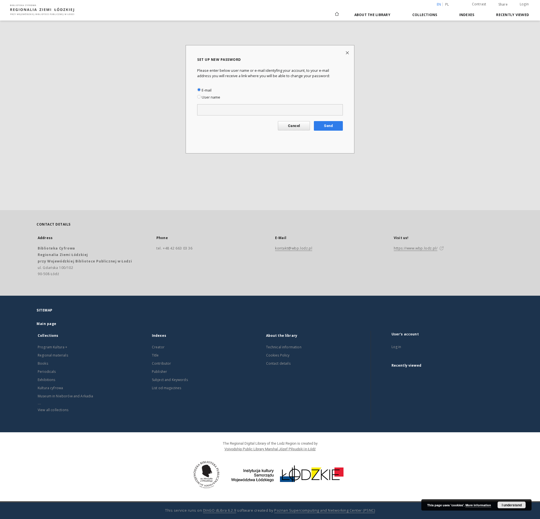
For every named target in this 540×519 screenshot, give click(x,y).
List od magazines (166, 388)
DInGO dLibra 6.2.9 (219, 510)
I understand (512, 504)
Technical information (284, 347)
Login (524, 4)
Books (43, 363)
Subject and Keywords (170, 379)
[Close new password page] (348, 52)
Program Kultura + (53, 347)
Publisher (159, 371)
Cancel (294, 126)
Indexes (466, 14)
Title (155, 355)
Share (503, 4)
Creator (158, 347)
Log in (396, 346)
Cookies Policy (278, 355)
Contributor (161, 363)
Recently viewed (512, 14)
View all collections (53, 409)
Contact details (278, 363)
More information (478, 505)
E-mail (206, 90)
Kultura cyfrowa (50, 388)
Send (328, 126)
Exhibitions (46, 379)
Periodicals (47, 371)
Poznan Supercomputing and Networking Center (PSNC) (324, 510)
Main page (47, 323)
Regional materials (53, 355)
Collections (424, 14)
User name (210, 97)
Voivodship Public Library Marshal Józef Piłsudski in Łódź (270, 449)
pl (447, 4)
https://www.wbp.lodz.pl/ (415, 248)
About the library (372, 14)
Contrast (479, 4)
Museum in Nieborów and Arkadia (65, 396)
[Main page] (336, 11)
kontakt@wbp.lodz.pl (293, 248)
